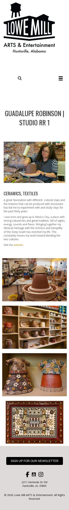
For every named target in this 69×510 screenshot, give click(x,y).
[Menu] (60, 78)
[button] (19, 78)
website (18, 245)
